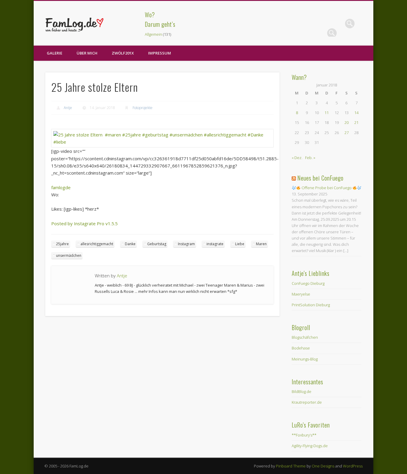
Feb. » (310, 157)
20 (346, 122)
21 (356, 122)
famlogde (61, 187)
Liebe (239, 243)
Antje (68, 107)
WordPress (353, 466)
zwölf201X (123, 53)
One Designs (323, 466)
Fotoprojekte (143, 107)
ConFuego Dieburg (308, 283)
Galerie (54, 53)
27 (346, 132)
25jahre (62, 243)
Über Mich (87, 53)
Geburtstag (156, 243)
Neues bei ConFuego (320, 177)
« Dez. (297, 157)
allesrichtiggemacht (96, 243)
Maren (261, 243)
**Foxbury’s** (304, 435)
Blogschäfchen (305, 337)
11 (326, 112)
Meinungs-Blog (305, 359)
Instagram (186, 243)
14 (356, 112)
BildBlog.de (301, 391)
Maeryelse (301, 294)
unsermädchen (68, 255)
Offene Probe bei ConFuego (326, 187)
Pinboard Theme (291, 466)
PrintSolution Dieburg (311, 304)
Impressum (159, 53)
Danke (130, 243)
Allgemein (153, 34)
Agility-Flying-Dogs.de (310, 445)
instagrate (214, 243)
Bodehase (301, 348)
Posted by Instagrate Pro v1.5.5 (84, 223)
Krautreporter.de (307, 402)
